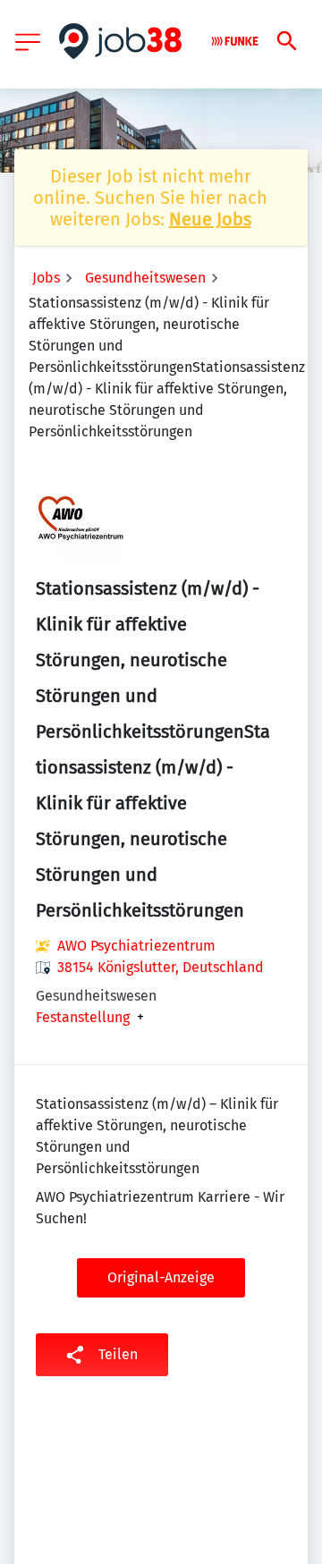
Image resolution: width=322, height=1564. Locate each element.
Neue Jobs (210, 219)
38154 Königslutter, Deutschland (160, 967)
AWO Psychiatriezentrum (136, 945)
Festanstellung (83, 1018)
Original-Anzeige (161, 1277)
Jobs (46, 277)
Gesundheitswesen (145, 277)
